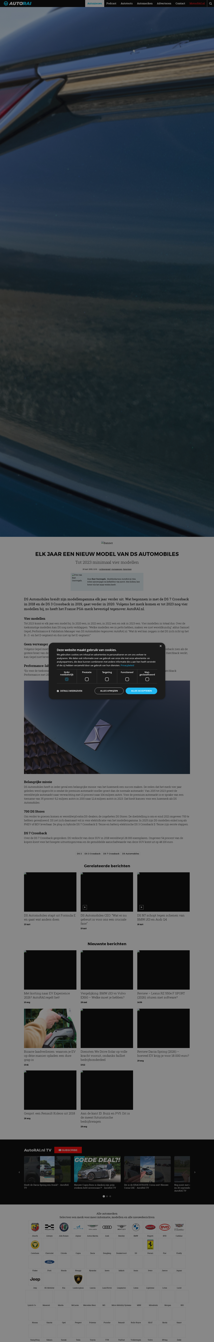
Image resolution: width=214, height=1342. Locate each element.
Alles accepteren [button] (141, 690)
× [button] (160, 646)
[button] (69, 691)
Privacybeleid (127, 665)
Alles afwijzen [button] (109, 690)
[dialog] (107, 671)
